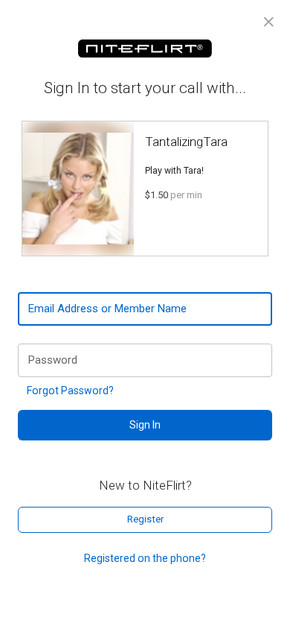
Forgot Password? (70, 390)
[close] (268, 22)
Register (145, 519)
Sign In (145, 425)
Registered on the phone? (145, 558)
